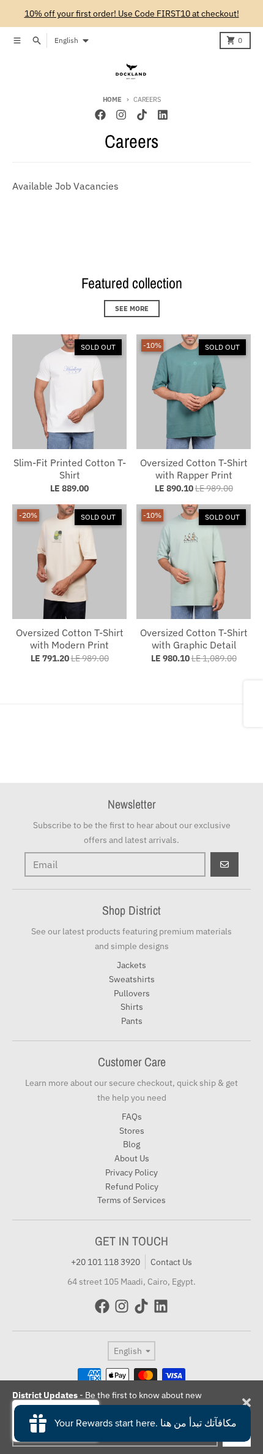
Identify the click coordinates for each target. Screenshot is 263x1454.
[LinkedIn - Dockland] (163, 115)
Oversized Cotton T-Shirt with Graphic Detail (194, 638)
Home (112, 99)
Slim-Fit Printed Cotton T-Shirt (69, 468)
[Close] (246, 1402)
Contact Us (171, 1261)
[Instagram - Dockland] (121, 115)
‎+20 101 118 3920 (105, 1261)
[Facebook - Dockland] (100, 115)
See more (132, 308)
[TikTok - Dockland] (142, 115)
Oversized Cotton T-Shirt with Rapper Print (194, 468)
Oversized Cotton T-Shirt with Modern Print (70, 638)
